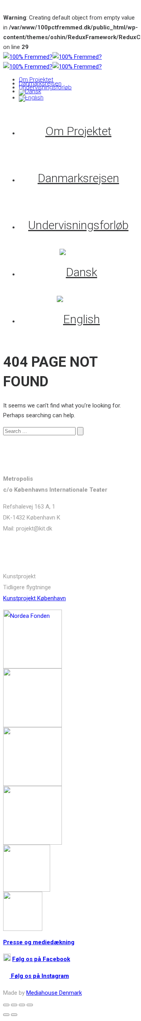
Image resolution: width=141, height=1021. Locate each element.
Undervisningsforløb (45, 87)
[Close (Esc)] (6, 1005)
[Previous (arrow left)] (6, 1015)
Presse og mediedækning (38, 942)
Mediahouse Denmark (54, 992)
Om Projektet (36, 79)
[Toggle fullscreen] (22, 1005)
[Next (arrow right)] (14, 1015)
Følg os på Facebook (41, 959)
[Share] (14, 1005)
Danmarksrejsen (40, 83)
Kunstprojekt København (34, 598)
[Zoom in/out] (30, 1005)
